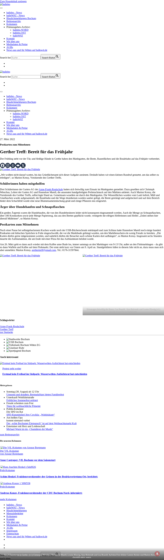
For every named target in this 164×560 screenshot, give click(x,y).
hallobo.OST (19, 32)
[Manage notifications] (157, 553)
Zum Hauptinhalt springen (13, 1)
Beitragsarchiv (13, 21)
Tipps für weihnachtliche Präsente (23, 406)
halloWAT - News (15, 15)
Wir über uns (12, 41)
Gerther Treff (6, 329)
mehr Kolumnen (8, 499)
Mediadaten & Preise (17, 44)
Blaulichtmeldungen (16, 510)
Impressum (11, 530)
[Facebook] (2, 165)
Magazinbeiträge (14, 513)
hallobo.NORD (21, 30)
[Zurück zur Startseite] (5, 4)
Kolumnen (11, 24)
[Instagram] (7, 165)
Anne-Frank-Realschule (51, 189)
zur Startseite (6, 332)
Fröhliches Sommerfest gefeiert (22, 400)
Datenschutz (12, 533)
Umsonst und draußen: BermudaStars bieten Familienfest (35, 394)
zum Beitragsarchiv (10, 434)
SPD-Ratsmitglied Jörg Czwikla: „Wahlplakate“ (30, 414)
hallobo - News (14, 12)
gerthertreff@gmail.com (44, 250)
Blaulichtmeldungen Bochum (21, 18)
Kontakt (10, 38)
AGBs (9, 47)
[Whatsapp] (12, 165)
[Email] (17, 165)
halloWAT (18, 35)
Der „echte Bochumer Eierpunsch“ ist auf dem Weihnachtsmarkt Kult (41, 423)
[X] (23, 165)
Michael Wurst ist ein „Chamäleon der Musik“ (29, 429)
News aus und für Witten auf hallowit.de (26, 50)
